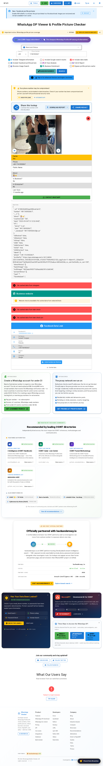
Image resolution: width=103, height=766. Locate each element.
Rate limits (56, 740)
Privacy (72, 749)
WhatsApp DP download (42, 719)
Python (55, 722)
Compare (72, 725)
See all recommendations (50, 511)
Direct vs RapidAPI (75, 737)
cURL (54, 728)
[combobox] (22, 54)
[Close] (93, 11)
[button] (26, 54)
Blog (71, 716)
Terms (72, 746)
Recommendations (75, 731)
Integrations (38, 734)
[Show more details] (78, 47)
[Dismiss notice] (99, 32)
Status (54, 737)
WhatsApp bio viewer (41, 722)
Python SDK (56, 734)
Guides (72, 740)
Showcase (73, 728)
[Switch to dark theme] (94, 3)
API (36, 728)
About (72, 719)
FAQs (71, 743)
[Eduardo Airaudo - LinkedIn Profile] (99, 3)
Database (38, 737)
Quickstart (56, 719)
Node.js (55, 725)
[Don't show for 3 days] (47, 595)
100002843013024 (25, 333)
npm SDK (55, 731)
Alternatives (73, 734)
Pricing (37, 725)
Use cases (38, 731)
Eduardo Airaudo (75, 722)
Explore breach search (62, 583)
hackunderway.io (34, 753)
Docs (54, 716)
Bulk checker (39, 740)
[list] (51, 174)
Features (37, 716)
